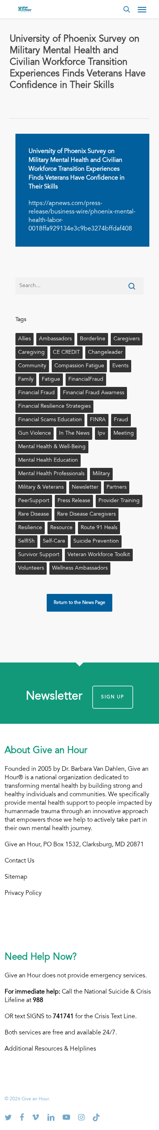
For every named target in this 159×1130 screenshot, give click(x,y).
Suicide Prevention (96, 541)
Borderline (92, 339)
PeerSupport (33, 501)
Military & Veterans (41, 487)
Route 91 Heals (99, 528)
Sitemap (16, 877)
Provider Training (119, 501)
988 (38, 1000)
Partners (117, 487)
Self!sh (26, 541)
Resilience (30, 528)
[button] (142, 9)
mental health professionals (51, 474)
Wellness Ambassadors (80, 568)
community (32, 366)
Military (101, 474)
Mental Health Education (48, 460)
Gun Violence (34, 433)
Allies (24, 339)
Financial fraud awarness (93, 393)
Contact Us (19, 861)
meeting (123, 433)
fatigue (51, 379)
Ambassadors (55, 339)
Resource (61, 528)
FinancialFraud (85, 379)
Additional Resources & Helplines (50, 1049)
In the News (74, 433)
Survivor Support (38, 555)
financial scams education (50, 420)
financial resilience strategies (54, 406)
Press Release (74, 501)
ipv (101, 433)
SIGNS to (50, 1017)
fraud (121, 420)
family (26, 379)
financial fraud (36, 393)
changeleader (105, 352)
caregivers (126, 339)
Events (120, 366)
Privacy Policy (23, 893)
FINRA (98, 420)
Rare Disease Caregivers (86, 514)
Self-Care (54, 541)
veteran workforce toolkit (99, 555)
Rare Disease (33, 514)
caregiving (31, 352)
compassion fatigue (79, 366)
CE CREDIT (66, 352)
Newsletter (85, 487)
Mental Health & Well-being (52, 447)
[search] (126, 9)
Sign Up (112, 697)
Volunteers (31, 568)
